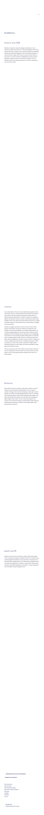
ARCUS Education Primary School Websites (16, 773)
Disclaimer (6, 794)
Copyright (6, 793)
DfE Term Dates (7, 786)
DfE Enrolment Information (10, 787)
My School (6, 791)
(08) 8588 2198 (8, 804)
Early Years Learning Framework (11, 789)
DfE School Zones (8, 784)
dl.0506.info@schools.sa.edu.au (12, 806)
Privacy (6, 796)
